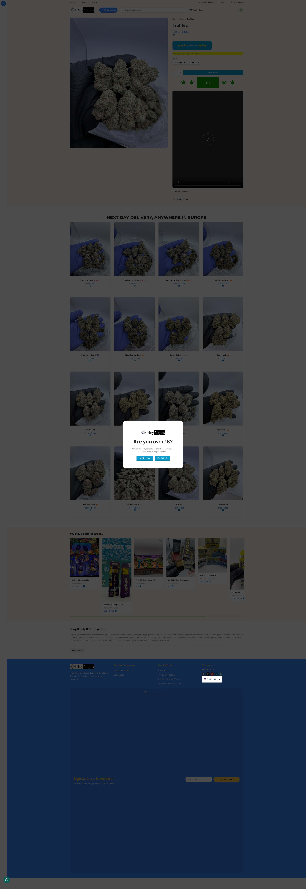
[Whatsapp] (6, 880)
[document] (153, 444)
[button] (195, 244)
